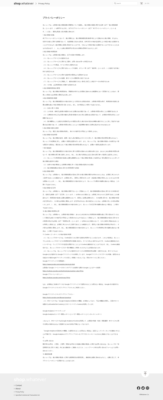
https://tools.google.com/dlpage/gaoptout (57, 298)
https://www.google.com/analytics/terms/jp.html (59, 264)
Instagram (147, 388)
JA (145, 3)
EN (148, 3)
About (18, 388)
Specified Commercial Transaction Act (28, 395)
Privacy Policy (20, 392)
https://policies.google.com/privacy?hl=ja (56, 278)
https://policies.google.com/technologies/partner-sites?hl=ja (63, 271)
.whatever (24, 3)
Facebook (138, 388)
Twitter (143, 388)
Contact (19, 385)
